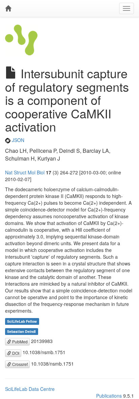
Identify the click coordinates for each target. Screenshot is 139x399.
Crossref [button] (19, 364)
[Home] (8, 8)
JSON (17, 140)
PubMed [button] (19, 341)
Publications (109, 395)
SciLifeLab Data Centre (30, 389)
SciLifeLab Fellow (22, 321)
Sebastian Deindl (21, 331)
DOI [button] (15, 353)
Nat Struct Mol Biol (25, 172)
